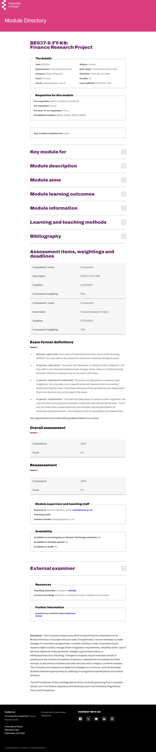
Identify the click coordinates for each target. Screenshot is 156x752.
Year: (38, 64)
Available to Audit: (44, 547)
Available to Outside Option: (49, 542)
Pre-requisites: (42, 101)
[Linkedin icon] (104, 718)
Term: (38, 78)
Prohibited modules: (45, 115)
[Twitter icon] (88, 718)
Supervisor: (40, 510)
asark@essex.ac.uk (82, 510)
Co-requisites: (42, 106)
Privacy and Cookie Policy (53, 712)
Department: (42, 69)
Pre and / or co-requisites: (48, 110)
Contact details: (43, 519)
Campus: (40, 74)
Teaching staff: (42, 514)
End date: (85, 74)
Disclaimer (46, 716)
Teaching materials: (45, 590)
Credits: (84, 78)
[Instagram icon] (112, 718)
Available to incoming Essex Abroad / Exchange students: (66, 537)
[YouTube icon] (96, 718)
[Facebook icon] (80, 718)
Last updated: (87, 83)
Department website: (47, 613)
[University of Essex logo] (11, 5)
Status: (84, 64)
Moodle (72, 590)
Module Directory (25, 20)
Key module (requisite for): (49, 133)
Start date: (86, 69)
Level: (39, 83)
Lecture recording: (44, 595)
